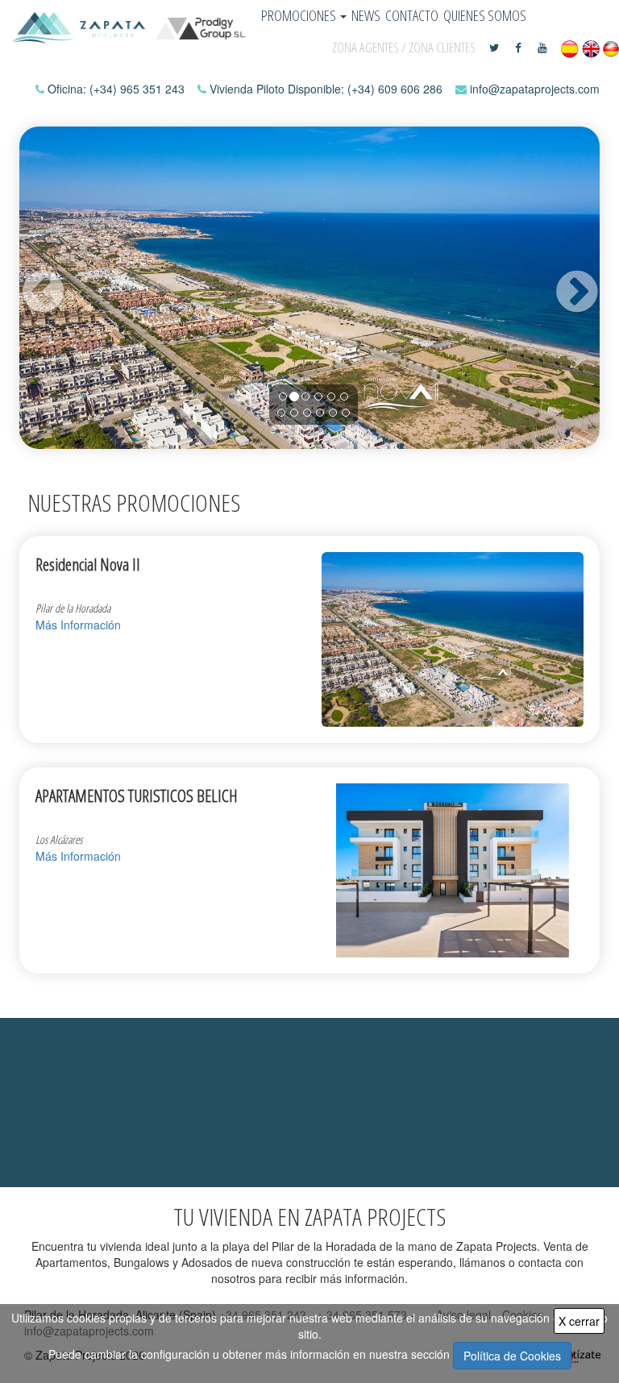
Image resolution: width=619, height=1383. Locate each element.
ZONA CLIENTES (442, 47)
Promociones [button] (300, 15)
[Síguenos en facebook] (520, 47)
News (365, 15)
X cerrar (579, 1321)
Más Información (78, 625)
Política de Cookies (512, 1356)
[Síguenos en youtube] (542, 47)
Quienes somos (484, 15)
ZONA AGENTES (365, 47)
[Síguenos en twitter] (496, 47)
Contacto (411, 15)
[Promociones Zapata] (129, 28)
